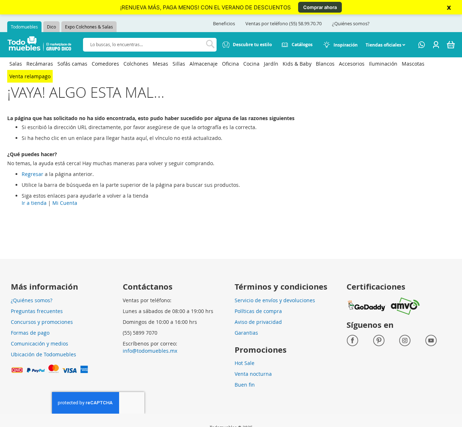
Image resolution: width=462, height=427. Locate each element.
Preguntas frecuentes (37, 311)
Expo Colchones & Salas (89, 27)
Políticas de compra (258, 311)
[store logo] (39, 45)
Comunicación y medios (39, 343)
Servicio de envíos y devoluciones (275, 300)
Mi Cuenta (64, 202)
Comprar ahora (320, 7)
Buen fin (245, 384)
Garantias (246, 332)
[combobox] (150, 44)
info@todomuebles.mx (150, 350)
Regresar (32, 174)
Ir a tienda (34, 202)
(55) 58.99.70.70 (305, 23)
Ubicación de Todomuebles (43, 354)
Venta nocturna (253, 373)
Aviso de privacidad (258, 321)
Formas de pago (30, 332)
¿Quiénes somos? (351, 23)
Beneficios (224, 23)
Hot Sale (244, 363)
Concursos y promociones (42, 321)
